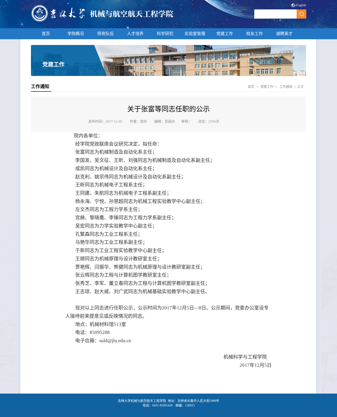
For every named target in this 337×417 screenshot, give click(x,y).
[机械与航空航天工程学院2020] (102, 21)
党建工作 (224, 33)
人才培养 (135, 33)
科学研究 (165, 33)
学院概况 (75, 33)
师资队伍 (105, 33)
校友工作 (254, 33)
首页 (46, 33)
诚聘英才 (284, 33)
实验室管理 (195, 33)
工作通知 (285, 86)
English (301, 5)
